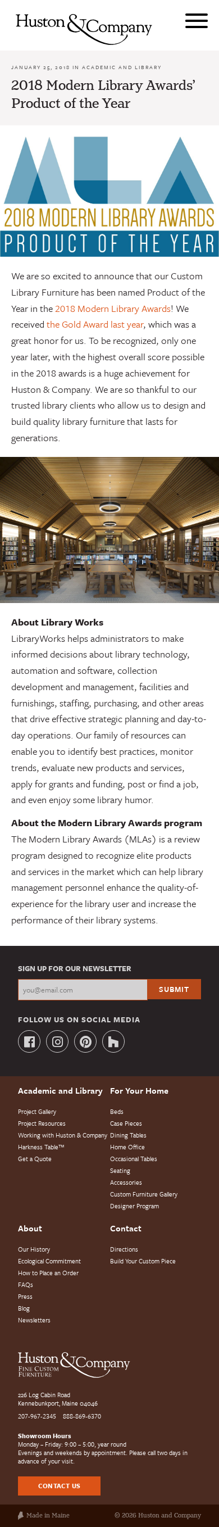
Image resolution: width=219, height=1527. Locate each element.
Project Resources (42, 1123)
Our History (34, 1249)
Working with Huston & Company (62, 1135)
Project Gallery (37, 1111)
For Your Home (139, 1090)
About (30, 1228)
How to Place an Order (48, 1272)
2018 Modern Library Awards (113, 308)
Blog (24, 1308)
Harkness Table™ (41, 1147)
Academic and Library (122, 67)
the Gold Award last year (95, 324)
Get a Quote (35, 1158)
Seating (120, 1170)
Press (25, 1296)
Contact (126, 1228)
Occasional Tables (133, 1158)
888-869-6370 (82, 1416)
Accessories (126, 1182)
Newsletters (34, 1320)
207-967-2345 (37, 1416)
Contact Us (59, 1485)
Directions (124, 1249)
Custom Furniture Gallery (143, 1194)
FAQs (25, 1284)
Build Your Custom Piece (143, 1261)
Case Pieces (126, 1123)
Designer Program (134, 1206)
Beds (117, 1111)
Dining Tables (128, 1135)
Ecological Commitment (49, 1261)
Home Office (127, 1147)
